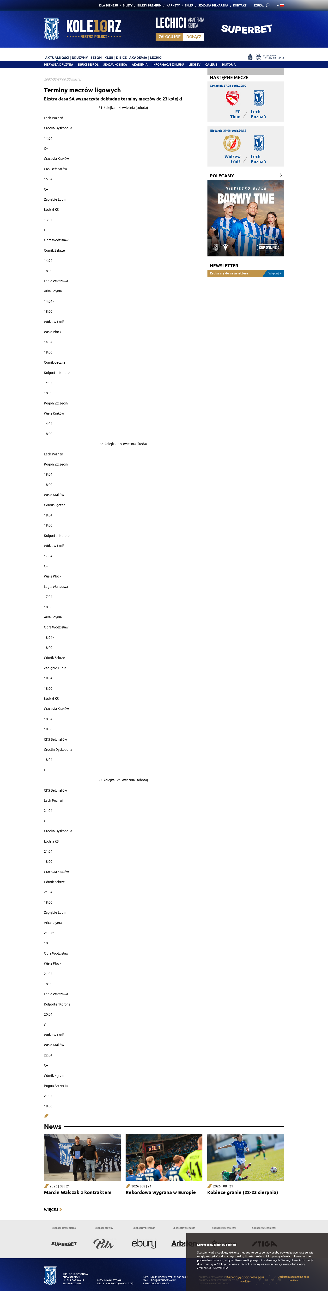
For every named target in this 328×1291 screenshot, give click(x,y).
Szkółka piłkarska (213, 5)
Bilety (128, 5)
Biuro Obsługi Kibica (156, 1283)
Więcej (51, 1209)
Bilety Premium (149, 5)
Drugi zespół (88, 64)
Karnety (173, 5)
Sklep (189, 5)
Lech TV (194, 64)
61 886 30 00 (181, 1277)
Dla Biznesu (108, 5)
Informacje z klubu (168, 64)
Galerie (211, 64)
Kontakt (239, 5)
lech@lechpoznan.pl (163, 1280)
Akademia (140, 64)
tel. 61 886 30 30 (107, 1283)
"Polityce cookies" (228, 1264)
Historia (229, 64)
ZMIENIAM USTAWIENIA (212, 1268)
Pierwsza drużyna (58, 64)
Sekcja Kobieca (115, 64)
